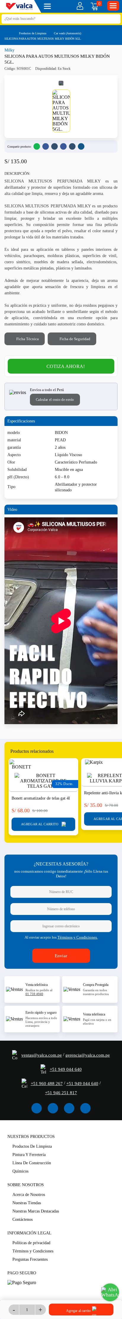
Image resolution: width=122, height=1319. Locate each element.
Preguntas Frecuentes (30, 1259)
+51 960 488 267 (47, 1083)
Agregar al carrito (79, 1311)
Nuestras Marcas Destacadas (35, 1211)
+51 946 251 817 (61, 1092)
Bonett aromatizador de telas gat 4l (41, 798)
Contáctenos (22, 1219)
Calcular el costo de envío (55, 400)
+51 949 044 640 (66, 1069)
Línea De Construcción (31, 1163)
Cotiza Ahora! (65, 366)
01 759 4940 (34, 994)
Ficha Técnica (27, 339)
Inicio (7, 32)
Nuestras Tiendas (26, 1203)
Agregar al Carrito (40, 824)
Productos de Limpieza (32, 33)
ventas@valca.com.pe (41, 1055)
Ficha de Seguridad (74, 339)
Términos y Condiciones (32, 1251)
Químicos (20, 1171)
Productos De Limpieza (32, 1146)
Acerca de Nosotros (28, 1194)
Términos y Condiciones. (77, 937)
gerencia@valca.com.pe (87, 1055)
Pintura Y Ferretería (29, 1154)
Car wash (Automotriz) (67, 33)
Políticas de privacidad (31, 1243)
